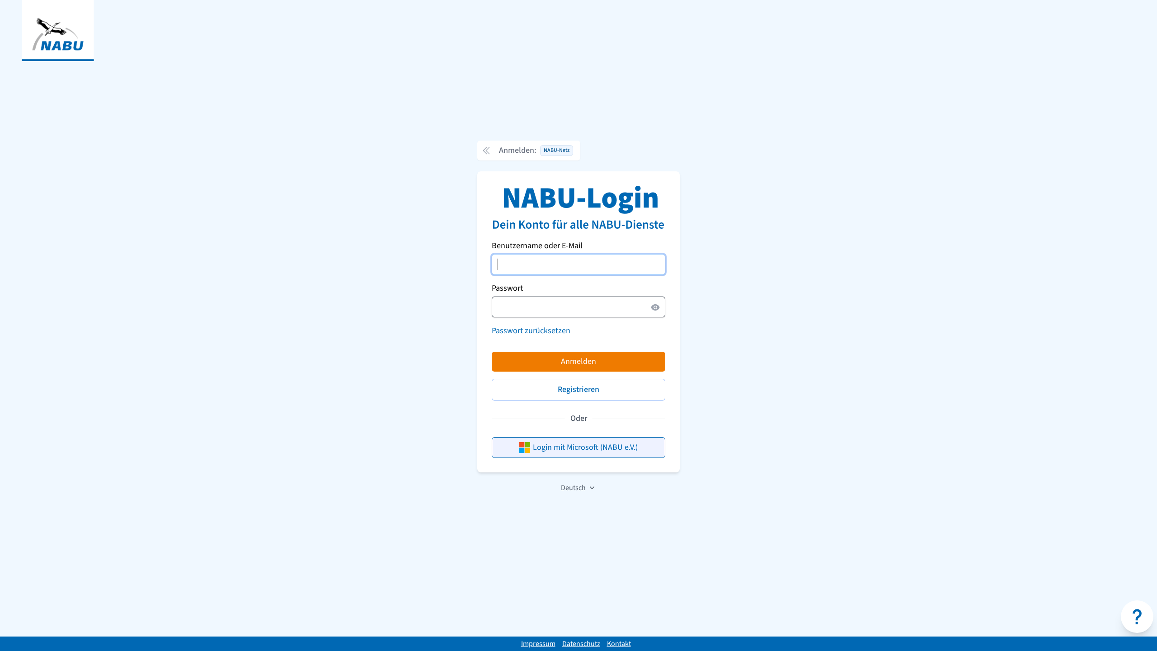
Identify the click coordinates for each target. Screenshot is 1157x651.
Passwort (507, 288)
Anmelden (578, 361)
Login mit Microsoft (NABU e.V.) (585, 447)
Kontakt (619, 644)
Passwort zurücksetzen (531, 330)
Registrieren (578, 389)
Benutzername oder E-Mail (537, 245)
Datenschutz (581, 644)
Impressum (538, 644)
